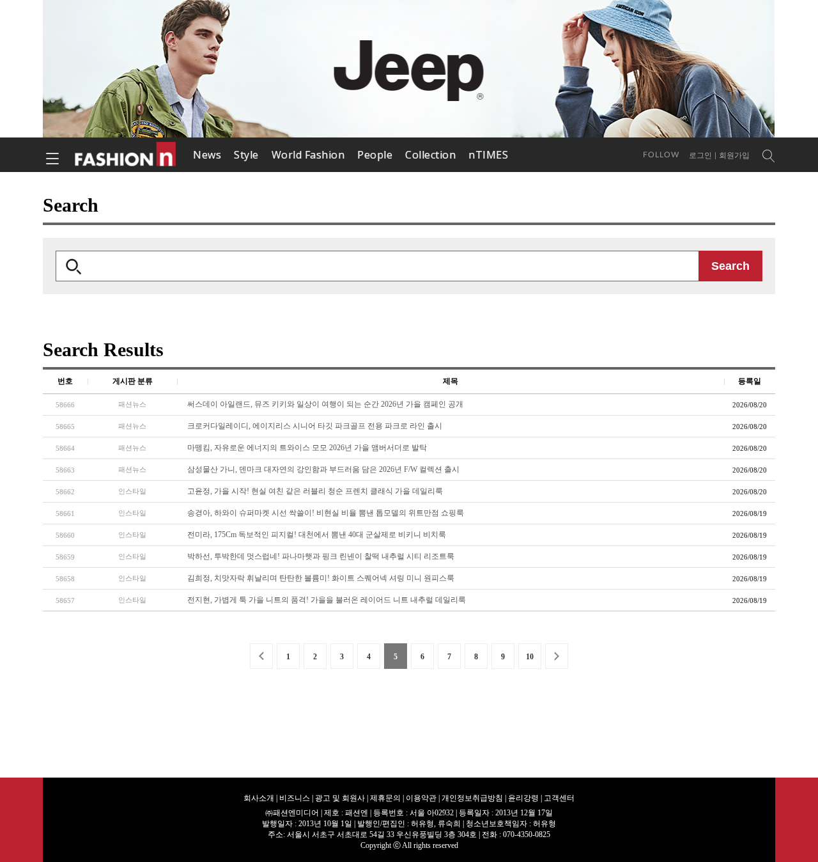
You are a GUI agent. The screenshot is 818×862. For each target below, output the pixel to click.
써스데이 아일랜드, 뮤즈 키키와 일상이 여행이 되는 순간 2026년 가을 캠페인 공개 (325, 404)
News (207, 155)
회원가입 (734, 155)
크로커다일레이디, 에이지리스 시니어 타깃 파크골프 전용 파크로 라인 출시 (314, 425)
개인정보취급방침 (472, 798)
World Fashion (308, 155)
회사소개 (258, 798)
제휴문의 (385, 798)
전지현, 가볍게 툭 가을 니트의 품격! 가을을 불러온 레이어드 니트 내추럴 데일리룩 (326, 599)
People (374, 155)
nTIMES (488, 155)
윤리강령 (523, 798)
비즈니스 (294, 798)
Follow (661, 155)
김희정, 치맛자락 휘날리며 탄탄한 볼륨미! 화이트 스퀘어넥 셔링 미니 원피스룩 (320, 578)
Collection (430, 155)
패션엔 (126, 155)
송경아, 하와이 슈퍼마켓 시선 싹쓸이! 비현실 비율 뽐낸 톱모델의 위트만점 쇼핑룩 (325, 512)
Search (730, 266)
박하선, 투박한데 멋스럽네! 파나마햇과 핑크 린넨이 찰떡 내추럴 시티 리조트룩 (320, 556)
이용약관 (421, 798)
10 (530, 656)
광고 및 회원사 (340, 798)
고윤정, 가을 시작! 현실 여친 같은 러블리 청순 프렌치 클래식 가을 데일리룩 (315, 491)
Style (246, 155)
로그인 (700, 155)
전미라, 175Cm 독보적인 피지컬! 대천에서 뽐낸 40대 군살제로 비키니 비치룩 (316, 534)
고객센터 (559, 798)
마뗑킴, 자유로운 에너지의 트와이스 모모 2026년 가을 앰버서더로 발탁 (307, 447)
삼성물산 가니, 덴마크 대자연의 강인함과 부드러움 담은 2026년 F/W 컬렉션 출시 (323, 469)
